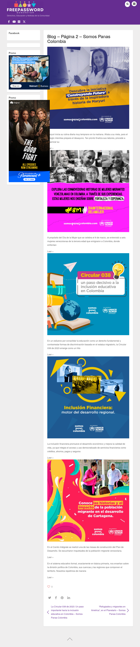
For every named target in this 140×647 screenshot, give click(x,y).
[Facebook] (56, 597)
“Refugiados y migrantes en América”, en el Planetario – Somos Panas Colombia (108, 610)
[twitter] (24, 21)
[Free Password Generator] (25, 12)
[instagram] (19, 21)
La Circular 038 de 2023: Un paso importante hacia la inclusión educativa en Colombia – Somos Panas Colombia (67, 612)
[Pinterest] (63, 597)
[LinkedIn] (69, 597)
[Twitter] (50, 597)
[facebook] (9, 21)
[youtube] (14, 21)
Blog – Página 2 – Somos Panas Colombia (78, 38)
